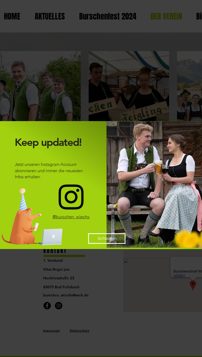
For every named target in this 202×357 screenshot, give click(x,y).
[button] (106, 238)
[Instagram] (71, 197)
